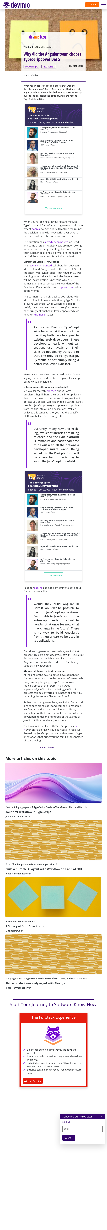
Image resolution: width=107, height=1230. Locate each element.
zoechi (38, 587)
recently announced (40, 265)
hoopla (36, 229)
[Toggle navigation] (19, 4)
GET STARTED (33, 1081)
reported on (66, 287)
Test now (92, 4)
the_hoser (40, 314)
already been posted (56, 242)
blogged (51, 391)
